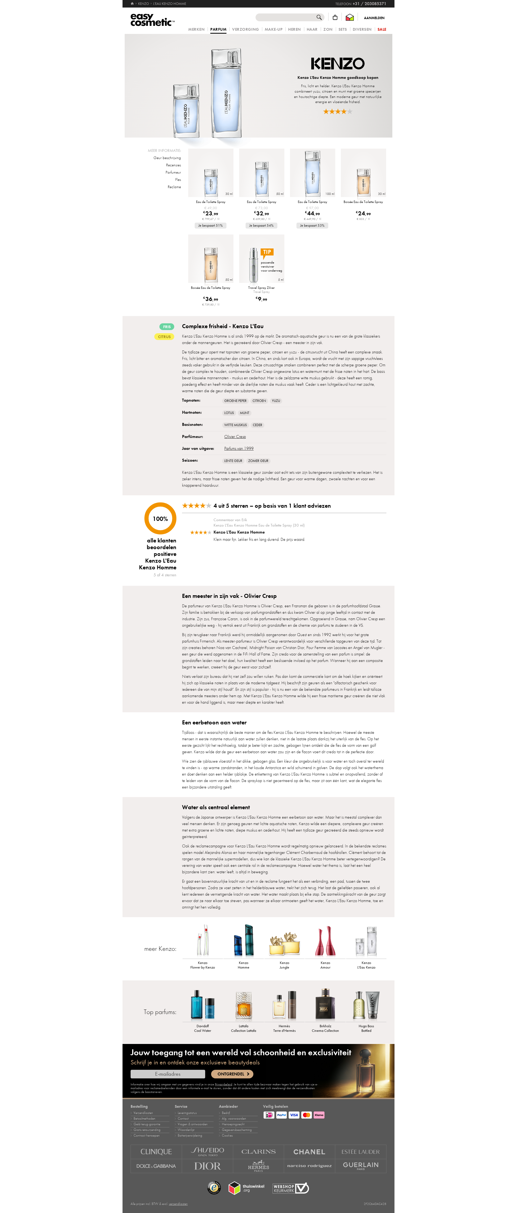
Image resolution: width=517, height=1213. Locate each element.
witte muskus (235, 425)
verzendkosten (178, 1204)
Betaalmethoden (144, 1118)
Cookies (227, 1135)
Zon (328, 29)
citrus (164, 336)
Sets (342, 29)
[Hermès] (258, 1166)
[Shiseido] (207, 1152)
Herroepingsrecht (233, 1124)
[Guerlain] (360, 1166)
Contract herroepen (147, 1135)
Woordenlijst (186, 1130)
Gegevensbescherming (237, 1130)
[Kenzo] (338, 64)
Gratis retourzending (147, 1130)
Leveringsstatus (187, 1113)
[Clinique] (156, 1152)
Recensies (173, 165)
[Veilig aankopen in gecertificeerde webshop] (291, 1188)
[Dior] (207, 1166)
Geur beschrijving (167, 157)
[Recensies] (338, 111)
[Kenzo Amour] (325, 941)
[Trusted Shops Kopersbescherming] (214, 1188)
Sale (382, 29)
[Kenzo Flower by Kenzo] (203, 941)
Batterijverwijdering (190, 1135)
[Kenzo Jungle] (284, 941)
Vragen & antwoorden (193, 1124)
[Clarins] (258, 1152)
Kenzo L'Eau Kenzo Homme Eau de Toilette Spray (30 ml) (259, 525)
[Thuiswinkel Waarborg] (350, 17)
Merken (196, 29)
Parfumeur (173, 172)
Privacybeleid (223, 1084)
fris (167, 326)
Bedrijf (226, 1113)
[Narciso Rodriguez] (309, 1166)
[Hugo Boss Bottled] (366, 1004)
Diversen (362, 29)
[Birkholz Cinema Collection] (325, 1004)
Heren (294, 29)
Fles (178, 179)
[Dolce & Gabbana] (156, 1166)
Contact (183, 1118)
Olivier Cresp (235, 436)
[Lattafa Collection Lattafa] (243, 1004)
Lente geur (233, 461)
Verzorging (245, 29)
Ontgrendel (231, 1074)
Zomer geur (258, 461)
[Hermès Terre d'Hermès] (284, 1004)
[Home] (133, 4)
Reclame (174, 186)
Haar (312, 29)
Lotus (229, 413)
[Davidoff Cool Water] (203, 1004)
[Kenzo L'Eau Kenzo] (366, 941)
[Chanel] (309, 1152)
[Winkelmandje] (335, 17)
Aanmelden (374, 18)
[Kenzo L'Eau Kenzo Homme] (206, 86)
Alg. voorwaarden (234, 1118)
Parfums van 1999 (239, 448)
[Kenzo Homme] (243, 941)
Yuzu (276, 401)
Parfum (218, 29)
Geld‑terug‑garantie (147, 1124)
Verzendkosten (143, 1113)
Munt (244, 413)
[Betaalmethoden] (324, 1114)
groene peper (235, 401)
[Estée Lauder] (360, 1152)
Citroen (259, 401)
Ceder (257, 425)
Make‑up (274, 29)
